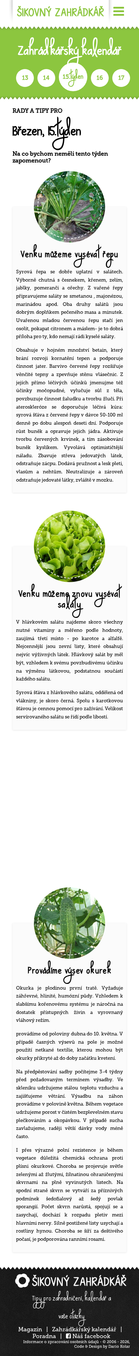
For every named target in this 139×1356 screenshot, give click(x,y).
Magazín (30, 1329)
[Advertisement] (69, 810)
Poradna (44, 1336)
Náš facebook (90, 1336)
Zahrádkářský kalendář (84, 1329)
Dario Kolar (119, 1346)
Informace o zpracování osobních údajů (61, 1342)
